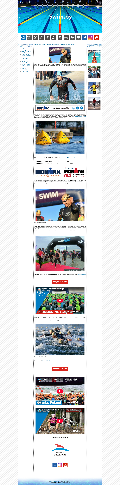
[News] (23, 39)
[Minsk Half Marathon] (94, 109)
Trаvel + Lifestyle (25, 65)
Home (22, 48)
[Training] (66, 39)
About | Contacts (25, 71)
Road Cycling (24, 58)
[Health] (60, 39)
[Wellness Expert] (94, 93)
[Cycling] (47, 39)
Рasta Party (24, 68)
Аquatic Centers (25, 67)
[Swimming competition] (94, 62)
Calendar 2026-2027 (26, 51)
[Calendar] (29, 39)
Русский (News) (25, 69)
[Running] (53, 39)
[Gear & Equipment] (72, 39)
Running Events (25, 60)
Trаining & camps (25, 64)
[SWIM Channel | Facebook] (84, 39)
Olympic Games (25, 57)
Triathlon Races (25, 62)
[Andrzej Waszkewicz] (78, 39)
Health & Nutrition (25, 54)
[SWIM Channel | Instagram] (90, 39)
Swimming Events (25, 61)
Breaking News (25, 50)
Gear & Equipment (25, 52)
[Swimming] (35, 39)
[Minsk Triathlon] (94, 78)
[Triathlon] (41, 39)
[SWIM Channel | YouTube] (96, 39)
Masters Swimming (26, 55)
